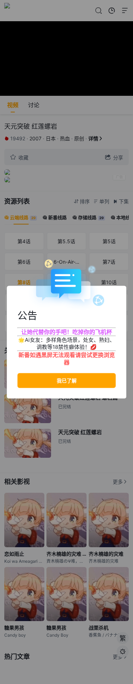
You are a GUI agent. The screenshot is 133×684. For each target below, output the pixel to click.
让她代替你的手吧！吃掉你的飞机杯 (66, 331)
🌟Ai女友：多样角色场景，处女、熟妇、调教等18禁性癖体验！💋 (66, 343)
